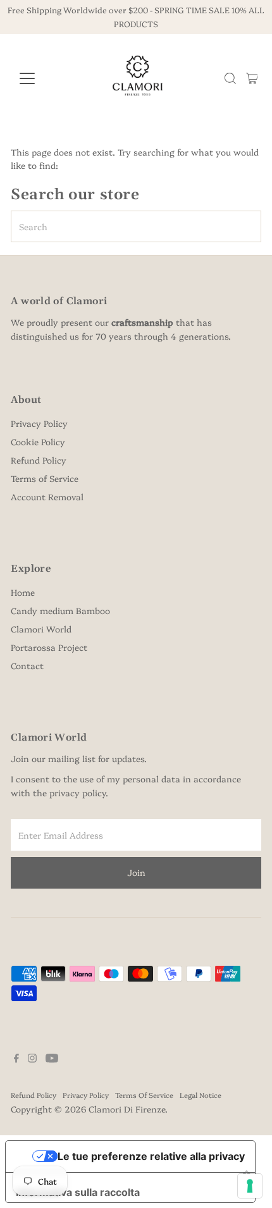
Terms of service (144, 1095)
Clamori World (41, 628)
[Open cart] (252, 78)
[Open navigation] (41, 78)
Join (136, 872)
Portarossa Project (49, 647)
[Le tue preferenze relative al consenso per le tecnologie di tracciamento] (250, 1186)
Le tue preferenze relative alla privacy (151, 1156)
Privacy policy (86, 1095)
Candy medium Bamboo (60, 610)
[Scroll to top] (246, 1173)
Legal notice (200, 1095)
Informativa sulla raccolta (78, 1192)
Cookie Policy (38, 441)
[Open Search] (230, 78)
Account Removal (47, 496)
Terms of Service (44, 478)
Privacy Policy (39, 423)
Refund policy (33, 1095)
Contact (27, 665)
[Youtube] (51, 1059)
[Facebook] (16, 1059)
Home (23, 592)
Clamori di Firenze (127, 1108)
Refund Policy (38, 459)
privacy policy (77, 792)
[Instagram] (32, 1059)
